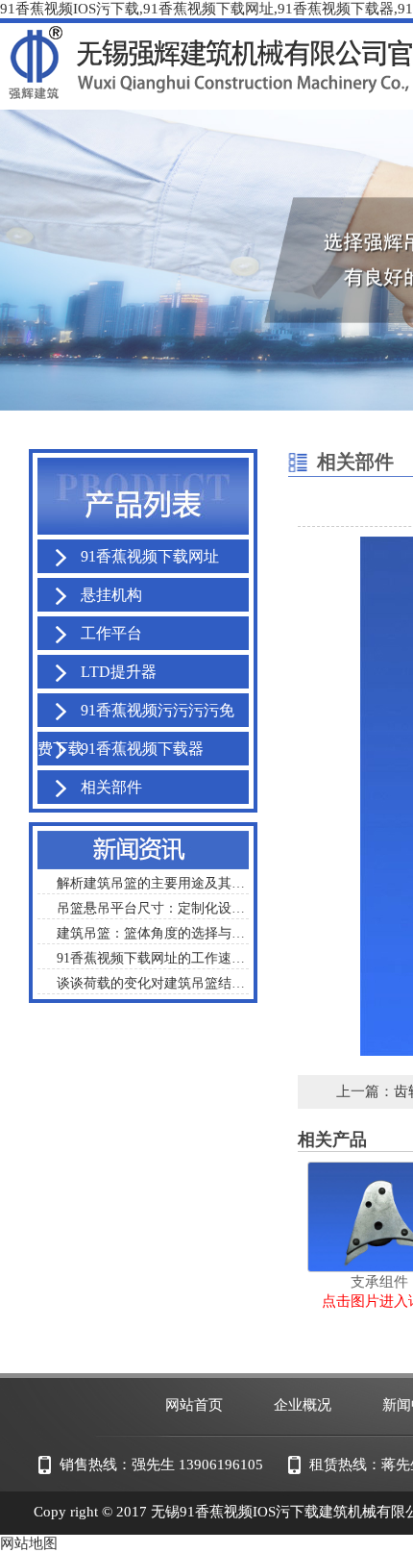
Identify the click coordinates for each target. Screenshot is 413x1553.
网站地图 (29, 1543)
